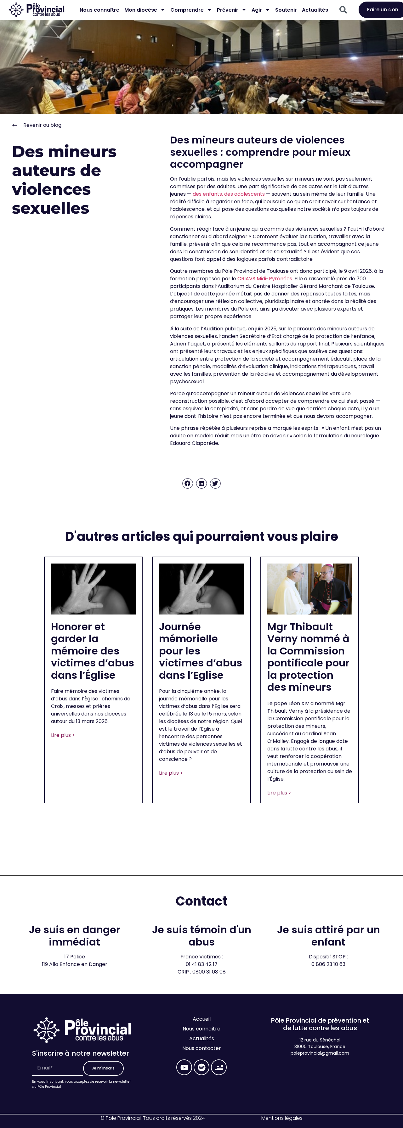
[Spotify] (201, 1067)
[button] (187, 483)
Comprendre (187, 10)
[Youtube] (184, 1067)
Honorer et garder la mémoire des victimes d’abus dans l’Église (92, 651)
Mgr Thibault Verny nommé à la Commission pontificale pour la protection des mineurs (308, 657)
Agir (257, 10)
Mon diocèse (140, 10)
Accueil (202, 1019)
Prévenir (227, 10)
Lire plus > (63, 735)
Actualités (315, 10)
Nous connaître (99, 10)
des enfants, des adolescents (229, 194)
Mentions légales (282, 1118)
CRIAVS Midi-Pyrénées (264, 278)
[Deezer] (219, 1067)
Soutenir (286, 10)
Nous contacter (201, 1048)
